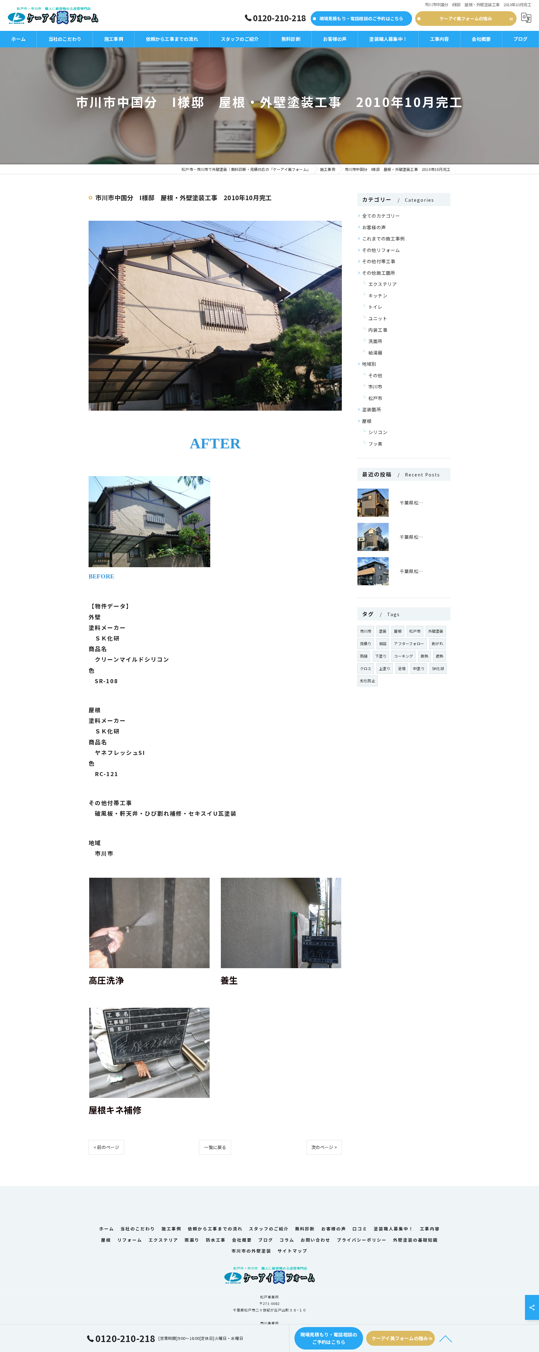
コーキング (403, 656)
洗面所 (375, 341)
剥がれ (437, 643)
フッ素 (375, 443)
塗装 (382, 631)
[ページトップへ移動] (445, 1338)
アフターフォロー (409, 643)
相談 (382, 643)
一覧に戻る (215, 1147)
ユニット (377, 318)
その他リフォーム (381, 250)
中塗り (419, 668)
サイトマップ (293, 1251)
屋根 (366, 421)
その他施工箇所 (378, 272)
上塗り (385, 668)
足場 (401, 668)
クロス (365, 668)
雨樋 (363, 656)
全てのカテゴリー (381, 215)
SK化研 (438, 668)
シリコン (377, 432)
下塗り (381, 656)
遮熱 (439, 656)
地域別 (369, 363)
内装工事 (377, 329)
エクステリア (382, 284)
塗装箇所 (371, 409)
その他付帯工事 (378, 261)
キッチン (377, 295)
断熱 (424, 656)
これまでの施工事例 (383, 238)
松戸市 (375, 398)
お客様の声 (374, 227)
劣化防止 (367, 680)
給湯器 (375, 352)
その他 (375, 375)
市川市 (375, 386)
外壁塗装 (436, 631)
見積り (365, 643)
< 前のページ (106, 1147)
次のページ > (324, 1147)
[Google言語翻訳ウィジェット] (526, 18)
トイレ (375, 306)
